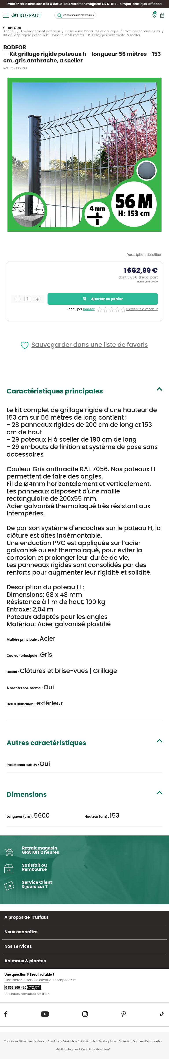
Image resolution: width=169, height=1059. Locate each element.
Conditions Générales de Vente (24, 1041)
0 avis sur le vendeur (142, 309)
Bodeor (89, 309)
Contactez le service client (26, 980)
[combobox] (75, 15)
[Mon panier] (162, 15)
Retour (14, 28)
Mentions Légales (66, 1049)
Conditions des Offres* (95, 1049)
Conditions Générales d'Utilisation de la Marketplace (82, 1041)
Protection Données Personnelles (140, 1041)
